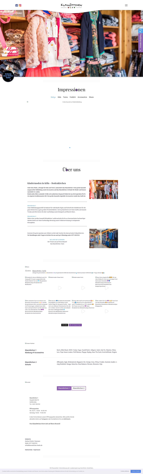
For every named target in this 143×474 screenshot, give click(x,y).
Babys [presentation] (53, 97)
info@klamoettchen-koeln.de (33, 445)
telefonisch (67, 419)
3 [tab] (73, 147)
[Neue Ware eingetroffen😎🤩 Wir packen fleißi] (106, 288)
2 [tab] (71, 147)
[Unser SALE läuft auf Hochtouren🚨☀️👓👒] (83, 311)
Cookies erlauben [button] (136, 471)
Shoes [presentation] (91, 97)
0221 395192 (36, 404)
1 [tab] (69, 147)
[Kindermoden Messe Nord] (59, 288)
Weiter (114, 126)
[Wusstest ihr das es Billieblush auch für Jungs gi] (36, 288)
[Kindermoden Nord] (83, 288)
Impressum (36, 450)
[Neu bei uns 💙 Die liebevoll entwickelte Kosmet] (59, 311)
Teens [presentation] (65, 97)
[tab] (52, 97)
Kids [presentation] (59, 97)
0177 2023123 (33, 443)
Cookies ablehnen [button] (125, 471)
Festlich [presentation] (73, 97)
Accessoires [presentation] (82, 97)
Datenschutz (28, 450)
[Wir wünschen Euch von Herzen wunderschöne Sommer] (36, 311)
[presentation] (64, 388)
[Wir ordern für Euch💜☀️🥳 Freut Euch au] (106, 311)
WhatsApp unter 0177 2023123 (70, 235)
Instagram (45, 419)
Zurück (2, 40)
